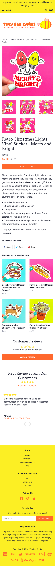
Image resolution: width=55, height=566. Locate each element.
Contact (27, 485)
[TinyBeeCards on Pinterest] (27, 499)
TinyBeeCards (36, 549)
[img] (27, 382)
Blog (27, 466)
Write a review (27, 357)
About (27, 455)
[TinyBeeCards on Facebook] (21, 499)
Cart (50, 10)
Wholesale (27, 482)
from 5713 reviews (27, 385)
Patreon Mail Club (27, 462)
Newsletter (27, 459)
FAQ (27, 478)
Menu (8, 10)
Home (4, 39)
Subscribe (44, 518)
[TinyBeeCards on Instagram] (33, 499)
